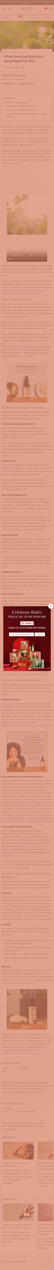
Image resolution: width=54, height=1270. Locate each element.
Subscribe (39, 634)
